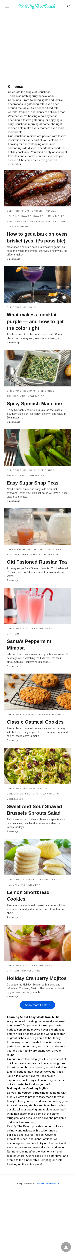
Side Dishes (46, 391)
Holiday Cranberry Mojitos (37, 978)
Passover (37, 221)
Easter (37, 211)
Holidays (13, 216)
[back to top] (66, 1247)
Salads (43, 788)
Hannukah (51, 211)
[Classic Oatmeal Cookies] (37, 692)
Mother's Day (30, 885)
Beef (10, 211)
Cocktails (30, 628)
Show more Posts (36, 1005)
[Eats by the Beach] (37, 6)
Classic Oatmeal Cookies (35, 722)
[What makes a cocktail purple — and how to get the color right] (37, 284)
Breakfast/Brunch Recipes (26, 549)
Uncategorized (17, 226)
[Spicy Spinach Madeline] (37, 368)
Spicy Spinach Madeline (34, 403)
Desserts (43, 714)
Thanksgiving (55, 221)
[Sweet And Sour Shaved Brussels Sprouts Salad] (37, 766)
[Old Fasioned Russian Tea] (37, 526)
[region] (37, 46)
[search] (68, 6)
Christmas (22, 211)
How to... (39, 216)
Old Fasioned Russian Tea (37, 562)
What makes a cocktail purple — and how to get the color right (35, 321)
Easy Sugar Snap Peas (32, 483)
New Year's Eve (17, 221)
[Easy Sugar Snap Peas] (37, 447)
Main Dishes (56, 216)
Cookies (29, 714)
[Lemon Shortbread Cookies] (37, 857)
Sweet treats (31, 554)
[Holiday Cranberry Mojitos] (37, 943)
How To (26, 216)
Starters (13, 634)
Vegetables (36, 396)
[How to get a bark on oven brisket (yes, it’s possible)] (37, 188)
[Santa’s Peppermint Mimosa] (37, 606)
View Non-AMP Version (48, 1183)
